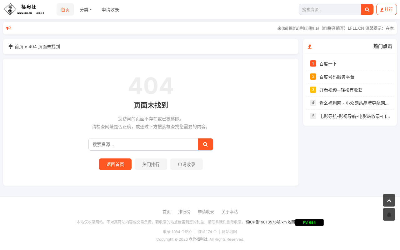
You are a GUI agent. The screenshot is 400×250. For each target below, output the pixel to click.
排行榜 (184, 211)
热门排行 (151, 164)
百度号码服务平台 (336, 76)
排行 (389, 9)
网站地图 (229, 231)
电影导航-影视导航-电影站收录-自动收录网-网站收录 (354, 116)
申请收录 (110, 9)
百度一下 (328, 63)
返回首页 (115, 164)
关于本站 (230, 211)
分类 (84, 9)
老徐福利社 (198, 239)
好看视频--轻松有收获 (340, 89)
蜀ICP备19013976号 (262, 222)
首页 (65, 9)
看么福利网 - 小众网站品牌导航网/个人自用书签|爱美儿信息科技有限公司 (354, 103)
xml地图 (288, 222)
